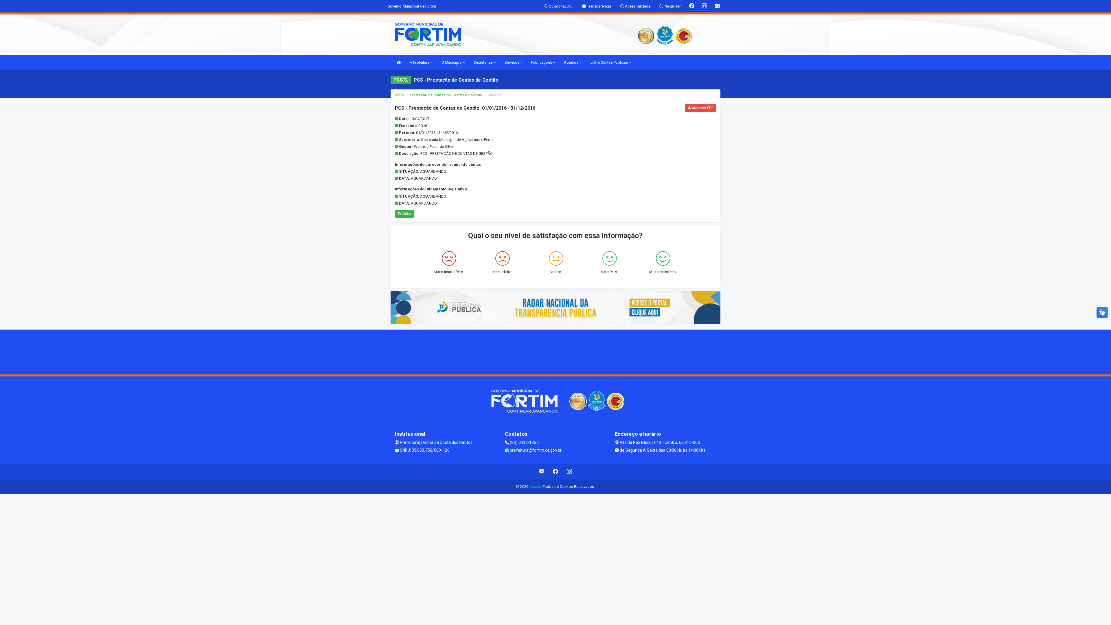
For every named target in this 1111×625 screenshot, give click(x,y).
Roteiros (571, 62)
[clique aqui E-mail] (542, 471)
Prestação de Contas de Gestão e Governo (446, 95)
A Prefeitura (420, 62)
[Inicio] (398, 62)
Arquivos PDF (702, 108)
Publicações (542, 62)
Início (399, 95)
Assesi (535, 486)
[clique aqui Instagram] (569, 471)
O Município (452, 62)
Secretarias (484, 62)
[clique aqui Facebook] (556, 471)
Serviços (512, 62)
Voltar (406, 214)
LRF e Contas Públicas (610, 62)
